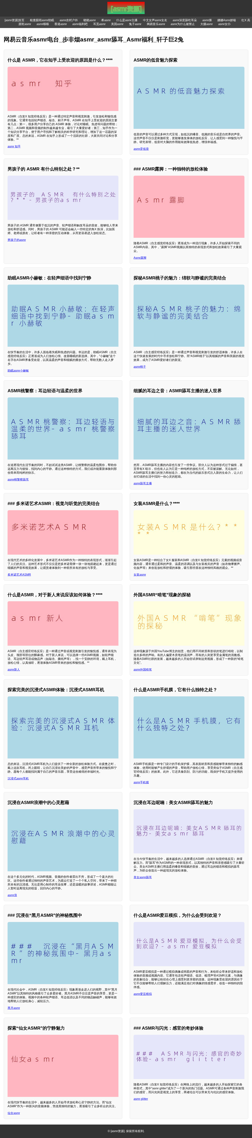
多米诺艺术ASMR (19, 574)
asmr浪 (12, 895)
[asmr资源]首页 (14, 20)
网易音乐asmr (156, 24)
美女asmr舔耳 (143, 877)
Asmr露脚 (140, 257)
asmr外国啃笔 (143, 669)
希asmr (106, 20)
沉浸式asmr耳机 (18, 778)
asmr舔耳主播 (143, 483)
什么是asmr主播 (126, 20)
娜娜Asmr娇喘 (226, 20)
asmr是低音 (141, 148)
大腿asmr (206, 24)
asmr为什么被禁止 (183, 24)
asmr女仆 (224, 24)
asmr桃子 (140, 366)
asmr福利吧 (80, 24)
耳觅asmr (99, 24)
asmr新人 (14, 669)
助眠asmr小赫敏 (18, 370)
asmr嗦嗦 (43, 24)
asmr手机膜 (141, 782)
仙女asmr (14, 1113)
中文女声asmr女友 (155, 20)
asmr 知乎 (14, 146)
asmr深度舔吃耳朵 (185, 20)
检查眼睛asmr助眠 (42, 20)
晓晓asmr (89, 20)
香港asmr (60, 24)
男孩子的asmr (17, 239)
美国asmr (117, 24)
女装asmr (140, 574)
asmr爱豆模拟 (143, 994)
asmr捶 (207, 20)
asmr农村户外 (69, 20)
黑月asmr (14, 1008)
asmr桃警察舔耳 (18, 479)
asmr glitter (141, 1098)
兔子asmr (135, 24)
